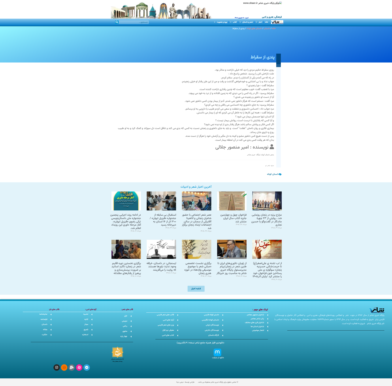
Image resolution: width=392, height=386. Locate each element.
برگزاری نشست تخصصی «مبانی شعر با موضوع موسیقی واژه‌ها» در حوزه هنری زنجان (197, 268)
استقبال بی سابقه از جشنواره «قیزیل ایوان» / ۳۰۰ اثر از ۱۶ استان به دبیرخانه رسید (163, 220)
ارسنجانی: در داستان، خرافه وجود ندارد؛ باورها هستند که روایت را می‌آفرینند (161, 266)
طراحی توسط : (185, 382)
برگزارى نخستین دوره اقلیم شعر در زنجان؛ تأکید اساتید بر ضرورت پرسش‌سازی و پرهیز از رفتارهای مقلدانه (126, 268)
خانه (266, 22)
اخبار (260, 22)
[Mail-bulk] (71, 367)
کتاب (235, 22)
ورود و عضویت (222, 22)
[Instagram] (56, 367)
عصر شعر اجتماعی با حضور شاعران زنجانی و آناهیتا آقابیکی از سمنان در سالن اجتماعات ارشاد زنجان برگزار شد (196, 221)
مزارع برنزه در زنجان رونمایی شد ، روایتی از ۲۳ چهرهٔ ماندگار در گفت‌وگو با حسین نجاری (266, 220)
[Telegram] (86, 367)
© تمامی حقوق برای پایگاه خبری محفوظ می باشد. (218, 382)
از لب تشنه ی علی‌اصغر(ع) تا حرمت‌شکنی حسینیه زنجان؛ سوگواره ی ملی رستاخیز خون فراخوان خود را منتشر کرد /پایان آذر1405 (267, 270)
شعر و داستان (247, 22)
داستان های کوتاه (254, 28)
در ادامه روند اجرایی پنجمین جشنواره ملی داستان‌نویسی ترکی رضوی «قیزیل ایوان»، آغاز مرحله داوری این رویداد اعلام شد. (125, 221)
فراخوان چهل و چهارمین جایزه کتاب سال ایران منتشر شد (233, 218)
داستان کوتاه (273, 174)
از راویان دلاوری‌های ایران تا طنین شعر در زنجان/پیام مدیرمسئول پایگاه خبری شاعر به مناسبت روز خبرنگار (232, 268)
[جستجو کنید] (117, 22)
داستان (267, 28)
